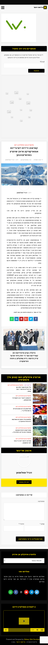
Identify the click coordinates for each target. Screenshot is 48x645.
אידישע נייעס (27, 385)
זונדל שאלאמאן (9, 160)
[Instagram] (21, 592)
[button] (37, 630)
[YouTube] (26, 592)
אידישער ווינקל (20, 642)
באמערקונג (41, 501)
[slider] (19, 630)
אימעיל (21, 524)
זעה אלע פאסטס (24, 482)
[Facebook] (16, 592)
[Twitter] (36, 592)
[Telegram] (31, 592)
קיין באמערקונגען (26, 160)
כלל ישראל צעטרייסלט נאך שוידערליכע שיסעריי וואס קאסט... (23, 389)
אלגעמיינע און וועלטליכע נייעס (24, 145)
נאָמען (42, 524)
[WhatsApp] (10, 592)
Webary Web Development (33, 639)
